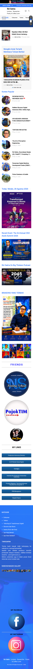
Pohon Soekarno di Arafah (20, 174)
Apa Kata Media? (9, 532)
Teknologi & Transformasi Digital (14, 523)
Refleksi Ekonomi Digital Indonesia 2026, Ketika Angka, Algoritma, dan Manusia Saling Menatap (21, 109)
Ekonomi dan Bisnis (9, 526)
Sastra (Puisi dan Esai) (10, 529)
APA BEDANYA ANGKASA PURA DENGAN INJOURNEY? (21, 120)
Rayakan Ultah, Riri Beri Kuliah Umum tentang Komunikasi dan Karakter (20, 33)
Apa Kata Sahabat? (9, 536)
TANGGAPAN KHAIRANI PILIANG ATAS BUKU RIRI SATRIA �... (16, 81)
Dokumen (14, 17)
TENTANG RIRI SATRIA (19, 130)
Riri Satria (11, 9)
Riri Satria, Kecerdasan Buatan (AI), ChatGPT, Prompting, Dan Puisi (21, 153)
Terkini (21, 17)
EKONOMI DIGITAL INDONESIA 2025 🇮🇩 (18, 97)
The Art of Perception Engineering (19, 142)
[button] (3, 570)
